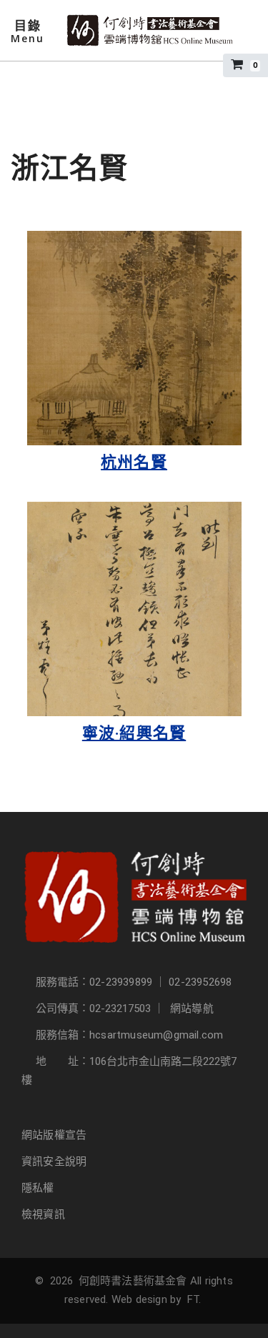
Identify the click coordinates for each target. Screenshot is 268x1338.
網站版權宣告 (53, 1135)
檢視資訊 (43, 1214)
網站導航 (192, 1008)
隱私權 (37, 1187)
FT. (194, 1299)
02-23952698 (200, 982)
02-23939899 (120, 982)
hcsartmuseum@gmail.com (156, 1035)
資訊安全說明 (53, 1161)
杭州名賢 (134, 462)
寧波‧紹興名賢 (134, 733)
